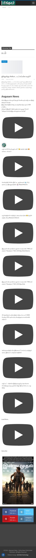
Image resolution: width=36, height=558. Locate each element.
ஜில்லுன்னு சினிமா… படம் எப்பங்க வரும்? (16, 76)
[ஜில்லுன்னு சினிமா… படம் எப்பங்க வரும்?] (12, 67)
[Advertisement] (18, 27)
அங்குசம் (4, 61)
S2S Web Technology (22, 555)
